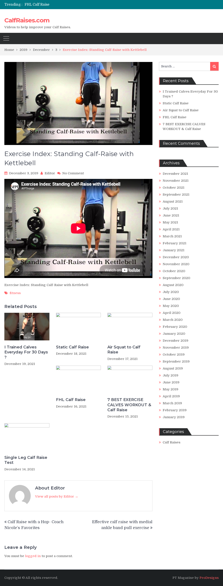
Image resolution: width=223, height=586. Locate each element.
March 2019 (172, 403)
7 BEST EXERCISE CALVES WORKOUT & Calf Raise (129, 404)
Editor (50, 173)
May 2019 (170, 389)
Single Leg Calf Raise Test (25, 460)
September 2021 (176, 194)
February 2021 (174, 243)
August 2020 (173, 285)
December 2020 (176, 257)
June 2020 (171, 299)
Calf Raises (171, 442)
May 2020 (171, 306)
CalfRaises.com (26, 20)
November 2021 (176, 181)
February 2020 (175, 327)
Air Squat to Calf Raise (123, 350)
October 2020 (174, 271)
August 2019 (173, 368)
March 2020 (172, 320)
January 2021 (173, 250)
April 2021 (171, 229)
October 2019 (174, 354)
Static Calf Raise (72, 347)
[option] (79, 4)
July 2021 (170, 208)
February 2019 (175, 410)
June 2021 (171, 215)
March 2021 (172, 236)
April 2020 (171, 313)
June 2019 (171, 382)
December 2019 (175, 341)
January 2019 (174, 417)
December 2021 (175, 174)
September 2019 (176, 361)
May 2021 (170, 222)
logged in (33, 556)
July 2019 (170, 375)
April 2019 (171, 396)
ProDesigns (209, 578)
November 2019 (176, 348)
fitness (15, 293)
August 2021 (173, 201)
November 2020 (176, 264)
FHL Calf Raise (37, 5)
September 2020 (176, 278)
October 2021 (173, 188)
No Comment (73, 173)
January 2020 (174, 334)
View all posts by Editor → (56, 496)
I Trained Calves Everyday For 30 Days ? (26, 352)
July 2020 (171, 292)
